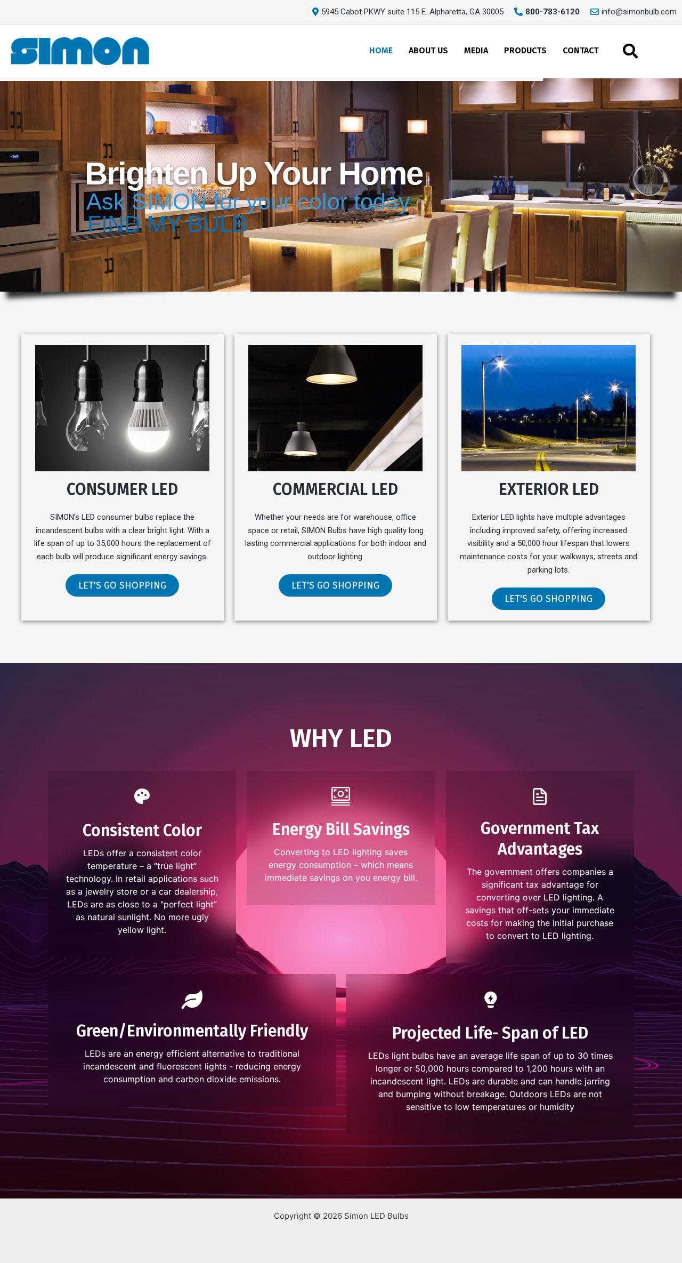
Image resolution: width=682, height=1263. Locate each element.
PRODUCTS (525, 50)
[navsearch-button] (630, 51)
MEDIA (476, 50)
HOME (381, 50)
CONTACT (580, 50)
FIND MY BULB (167, 224)
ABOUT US (428, 50)
